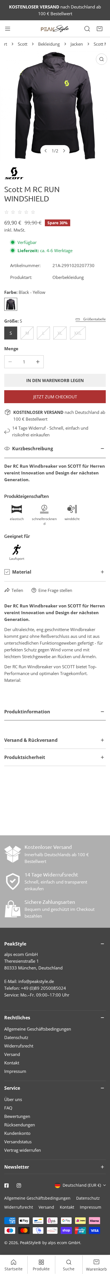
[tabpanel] (55, 717)
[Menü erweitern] (7, 29)
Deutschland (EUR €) (82, 1185)
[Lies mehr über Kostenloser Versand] (12, 854)
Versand (12, 1054)
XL (60, 333)
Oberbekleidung (68, 277)
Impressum (15, 1071)
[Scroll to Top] (99, 1244)
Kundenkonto (17, 1133)
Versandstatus (18, 1141)
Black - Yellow (10, 304)
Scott (22, 44)
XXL (78, 333)
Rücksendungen (19, 1124)
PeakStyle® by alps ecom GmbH (50, 1242)
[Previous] (46, 150)
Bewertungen (17, 1116)
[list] (55, 106)
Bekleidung (49, 44)
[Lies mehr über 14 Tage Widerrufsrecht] (12, 881)
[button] (99, 29)
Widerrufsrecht (18, 1046)
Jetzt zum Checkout (55, 396)
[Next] (64, 150)
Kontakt (11, 1063)
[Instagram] (19, 1185)
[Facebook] (6, 1185)
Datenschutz (16, 1037)
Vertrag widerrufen (22, 1150)
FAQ (8, 1108)
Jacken (77, 44)
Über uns (13, 1099)
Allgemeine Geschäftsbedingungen (37, 1029)
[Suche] (87, 29)
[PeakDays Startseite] (55, 28)
